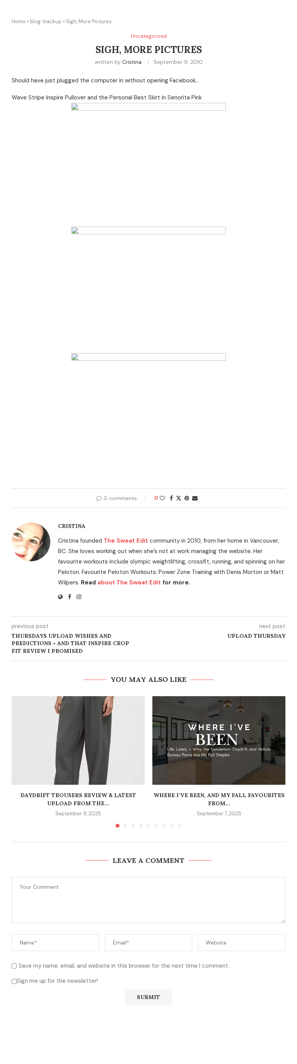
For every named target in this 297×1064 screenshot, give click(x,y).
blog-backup (45, 21)
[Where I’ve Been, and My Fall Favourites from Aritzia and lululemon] (218, 740)
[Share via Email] (195, 498)
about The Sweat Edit (129, 582)
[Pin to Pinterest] (186, 498)
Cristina (132, 61)
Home (19, 21)
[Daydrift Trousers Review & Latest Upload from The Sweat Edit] (78, 740)
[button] (22, 761)
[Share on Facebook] (171, 498)
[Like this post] (162, 498)
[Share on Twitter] (178, 498)
